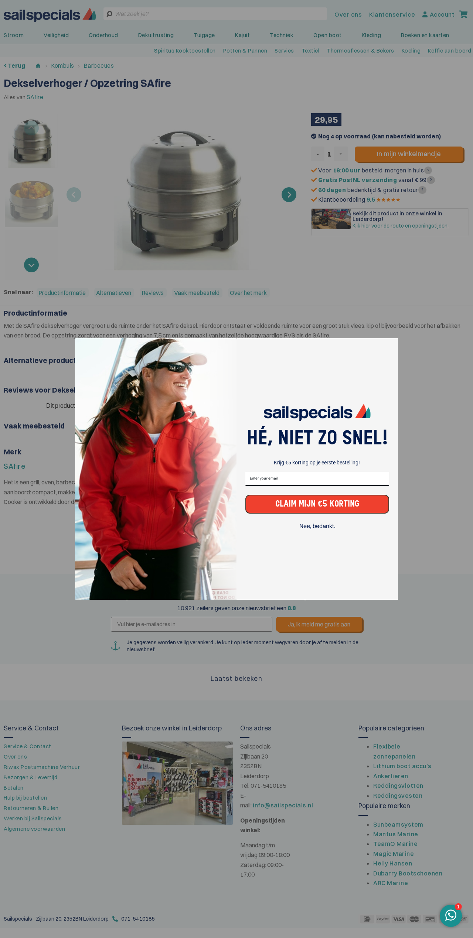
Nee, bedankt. (317, 525)
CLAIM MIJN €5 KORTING (317, 504)
